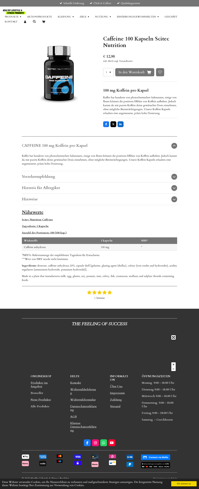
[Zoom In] (173, 364)
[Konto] (25, 21)
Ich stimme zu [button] (184, 483)
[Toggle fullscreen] (173, 337)
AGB (73, 417)
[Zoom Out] (173, 369)
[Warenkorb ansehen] (43, 21)
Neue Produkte (41, 400)
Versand (115, 406)
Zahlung (116, 400)
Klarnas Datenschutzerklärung (83, 426)
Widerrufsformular (83, 400)
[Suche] (34, 21)
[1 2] (108, 72)
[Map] (99, 353)
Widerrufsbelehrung (83, 391)
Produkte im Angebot (39, 384)
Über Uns (116, 386)
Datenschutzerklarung (83, 408)
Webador (174, 478)
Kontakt (75, 383)
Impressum (117, 393)
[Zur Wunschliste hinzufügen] (160, 72)
